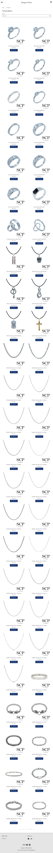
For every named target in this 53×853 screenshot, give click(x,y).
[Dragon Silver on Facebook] (28, 839)
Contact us (4, 838)
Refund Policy (32, 850)
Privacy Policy (27, 850)
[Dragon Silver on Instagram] (31, 839)
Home (3, 7)
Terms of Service (21, 850)
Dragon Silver (26, 2)
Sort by (3, 13)
